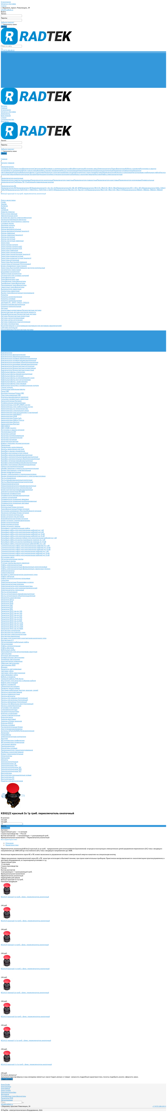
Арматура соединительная (11, 437)
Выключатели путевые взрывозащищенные (18, 360)
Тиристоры (18, 169)
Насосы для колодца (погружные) (14, 700)
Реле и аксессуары (29, 170)
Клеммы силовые (8, 725)
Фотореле (5, 1094)
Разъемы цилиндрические (11, 297)
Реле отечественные (9, 214)
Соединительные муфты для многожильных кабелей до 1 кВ (25, 546)
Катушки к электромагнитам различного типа (19, 574)
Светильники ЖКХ (8, 665)
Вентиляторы (78, 169)
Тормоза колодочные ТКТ (11, 771)
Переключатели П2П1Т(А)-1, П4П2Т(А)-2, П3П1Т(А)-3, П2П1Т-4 (31, 190)
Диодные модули (8, 225)
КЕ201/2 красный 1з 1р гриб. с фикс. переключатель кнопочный (26, 1064)
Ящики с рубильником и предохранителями (18, 474)
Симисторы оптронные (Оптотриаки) (16, 264)
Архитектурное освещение (11, 661)
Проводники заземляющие (12, 447)
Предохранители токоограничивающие (17, 750)
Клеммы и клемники (123, 172)
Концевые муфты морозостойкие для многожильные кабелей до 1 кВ (29, 538)
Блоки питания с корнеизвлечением (15, 520)
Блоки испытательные (10, 522)
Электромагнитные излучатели (13, 737)
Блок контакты (7, 717)
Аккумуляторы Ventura (10, 422)
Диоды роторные (8, 237)
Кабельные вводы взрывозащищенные (16, 374)
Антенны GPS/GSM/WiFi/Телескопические (17, 731)
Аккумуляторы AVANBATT (11, 414)
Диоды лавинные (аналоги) (12, 235)
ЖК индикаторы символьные (12, 742)
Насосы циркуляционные (11, 706)
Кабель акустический (9, 682)
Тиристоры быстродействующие (14, 262)
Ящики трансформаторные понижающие (17, 293)
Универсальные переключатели (14, 333)
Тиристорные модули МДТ (11, 247)
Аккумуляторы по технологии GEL (14, 409)
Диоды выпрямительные (11, 229)
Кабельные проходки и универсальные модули (20, 385)
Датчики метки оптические (12, 320)
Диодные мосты (7, 227)
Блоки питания (70, 172)
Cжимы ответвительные (10, 715)
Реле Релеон (6, 1086)
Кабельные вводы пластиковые (13, 383)
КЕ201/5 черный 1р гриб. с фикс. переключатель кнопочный (25, 897)
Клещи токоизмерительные (12, 754)
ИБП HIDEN (5, 426)
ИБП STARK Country (8, 428)
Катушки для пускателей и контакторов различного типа (23, 638)
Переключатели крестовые (108, 180)
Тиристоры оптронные (10, 260)
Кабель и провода (132, 169)
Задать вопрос (7, 1079)
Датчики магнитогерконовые (12, 318)
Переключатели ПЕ (23, 188)
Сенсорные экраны (8, 744)
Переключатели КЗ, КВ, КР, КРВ (68, 188)
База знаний (6, 81)
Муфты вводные (7, 648)
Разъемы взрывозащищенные (13, 304)
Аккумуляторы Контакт (10, 424)
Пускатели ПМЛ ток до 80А (11, 621)
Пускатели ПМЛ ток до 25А (11, 615)
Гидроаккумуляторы (9, 710)
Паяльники (5, 758)
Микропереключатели (87, 170)
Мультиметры (6, 756)
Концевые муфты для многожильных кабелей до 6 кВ (22, 532)
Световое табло (7, 671)
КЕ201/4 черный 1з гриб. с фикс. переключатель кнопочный (25, 945)
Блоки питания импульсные (12, 515)
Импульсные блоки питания (12, 507)
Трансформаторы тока (10, 279)
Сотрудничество (7, 85)
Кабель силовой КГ (8, 684)
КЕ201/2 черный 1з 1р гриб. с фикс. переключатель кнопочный (26, 1040)
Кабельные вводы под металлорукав (16, 380)
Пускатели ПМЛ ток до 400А (12, 628)
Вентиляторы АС (7, 777)
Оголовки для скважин (10, 708)
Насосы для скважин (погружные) (14, 698)
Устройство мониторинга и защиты (15, 221)
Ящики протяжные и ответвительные (16, 470)
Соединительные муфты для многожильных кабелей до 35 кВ (25, 549)
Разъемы (16, 172)
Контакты (5, 87)
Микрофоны (6, 735)
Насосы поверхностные (10, 694)
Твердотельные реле (9, 216)
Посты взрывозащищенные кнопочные (16, 480)
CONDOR (4, 210)
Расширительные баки (10, 711)
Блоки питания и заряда (10, 526)
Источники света (91, 169)
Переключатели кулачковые (130, 180)
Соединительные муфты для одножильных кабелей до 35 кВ (25, 555)
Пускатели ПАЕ (7, 605)
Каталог (4, 71)
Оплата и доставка (8, 4)
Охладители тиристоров (86, 172)
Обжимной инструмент (10, 686)
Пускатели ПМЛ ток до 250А (12, 627)
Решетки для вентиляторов (12, 781)
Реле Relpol (5, 1088)
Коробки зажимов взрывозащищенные (16, 455)
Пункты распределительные (12, 466)
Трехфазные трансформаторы (13, 283)
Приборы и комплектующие (83, 174)
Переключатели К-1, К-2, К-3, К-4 (43, 188)
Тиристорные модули (9, 245)
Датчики (99, 172)
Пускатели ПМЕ (7, 601)
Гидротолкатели (7, 573)
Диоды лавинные (8, 233)
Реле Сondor (6, 1090)
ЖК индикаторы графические (13, 740)
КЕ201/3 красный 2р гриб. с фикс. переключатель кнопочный (25, 1016)
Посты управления (15, 170)
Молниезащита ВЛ (8, 432)
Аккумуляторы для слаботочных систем (17, 407)
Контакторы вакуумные (10, 636)
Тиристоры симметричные (11, 252)
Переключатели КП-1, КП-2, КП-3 (129, 188)
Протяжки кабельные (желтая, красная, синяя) (19, 690)
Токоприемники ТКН (9, 765)
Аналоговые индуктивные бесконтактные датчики (21, 310)
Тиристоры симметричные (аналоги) (15, 254)
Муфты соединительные (10, 646)
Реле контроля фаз (8, 1092)
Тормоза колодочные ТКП (11, 769)
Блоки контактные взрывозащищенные (17, 490)
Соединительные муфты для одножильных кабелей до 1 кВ (25, 551)
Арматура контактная (9, 441)
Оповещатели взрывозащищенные (15, 495)
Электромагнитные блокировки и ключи (17, 582)
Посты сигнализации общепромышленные (18, 596)
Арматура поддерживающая (12, 436)
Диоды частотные (8, 239)
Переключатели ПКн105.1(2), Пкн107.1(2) (71, 190)
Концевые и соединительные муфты (58, 169)
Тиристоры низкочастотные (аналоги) (16, 258)
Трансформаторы (118, 169)
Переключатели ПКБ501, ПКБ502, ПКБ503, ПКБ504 (143, 190)
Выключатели (28, 169)
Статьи (3, 6)
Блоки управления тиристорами (14, 266)
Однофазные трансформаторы (13, 281)
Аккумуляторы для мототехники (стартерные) (19, 412)
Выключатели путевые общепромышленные (19, 358)
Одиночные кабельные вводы (13, 389)
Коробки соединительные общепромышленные (20, 459)
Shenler (4, 204)
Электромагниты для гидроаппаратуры (17, 586)
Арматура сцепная (8, 434)
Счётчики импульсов (9, 328)
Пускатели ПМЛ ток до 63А (11, 619)
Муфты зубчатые (7, 576)
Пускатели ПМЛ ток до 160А (12, 625)
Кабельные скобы (8, 650)
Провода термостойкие (10, 688)
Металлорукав (7, 644)
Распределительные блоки (12, 727)
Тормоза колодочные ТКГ (11, 767)
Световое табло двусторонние (13, 673)
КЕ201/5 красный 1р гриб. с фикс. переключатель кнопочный (25, 921)
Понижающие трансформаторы (13, 285)
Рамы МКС (5, 391)
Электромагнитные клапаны (12, 584)
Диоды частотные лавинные (12, 241)
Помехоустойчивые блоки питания (15, 513)
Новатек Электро (8, 212)
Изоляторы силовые (9, 748)
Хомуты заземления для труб (12, 449)
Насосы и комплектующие (11, 692)
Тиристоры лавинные (9, 250)
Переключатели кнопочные (42, 180)
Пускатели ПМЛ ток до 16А (11, 613)
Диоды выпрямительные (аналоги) (15, 231)
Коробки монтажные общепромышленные (18, 464)
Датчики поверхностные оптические (15, 322)
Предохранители (43, 174)
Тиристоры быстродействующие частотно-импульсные (23, 268)
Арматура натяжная (9, 439)
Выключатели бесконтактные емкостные (17, 370)
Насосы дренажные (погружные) (14, 702)
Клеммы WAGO (7, 723)
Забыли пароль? (7, 22)
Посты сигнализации (69, 170)
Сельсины (5, 580)
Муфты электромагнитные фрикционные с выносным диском (25, 569)
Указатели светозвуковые (11, 669)
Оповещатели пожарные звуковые (15, 499)
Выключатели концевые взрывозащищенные (19, 364)
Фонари (4, 667)
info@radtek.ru (7, 10)
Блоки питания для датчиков (12, 517)
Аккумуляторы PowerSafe (11, 418)
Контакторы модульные (10, 630)
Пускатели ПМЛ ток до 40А (11, 617)
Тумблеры (30, 182)
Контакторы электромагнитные (13, 634)
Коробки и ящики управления (49, 170)
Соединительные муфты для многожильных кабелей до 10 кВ (25, 547)
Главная (4, 73)
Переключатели (108, 172)
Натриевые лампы (8, 561)
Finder (3, 202)
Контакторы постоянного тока (13, 632)
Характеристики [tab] (12, 845)
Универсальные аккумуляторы (13, 403)
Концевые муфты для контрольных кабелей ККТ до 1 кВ (23, 544)
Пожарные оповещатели (123, 170)
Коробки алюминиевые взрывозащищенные (19, 463)
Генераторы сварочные (10, 291)
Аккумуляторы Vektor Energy (12, 420)
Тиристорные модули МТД (11, 248)
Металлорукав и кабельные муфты (146, 172)
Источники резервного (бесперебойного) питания (21, 511)
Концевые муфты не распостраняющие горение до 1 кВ (23, 540)
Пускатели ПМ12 (7, 600)
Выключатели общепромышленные (15, 356)
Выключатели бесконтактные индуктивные (18, 368)
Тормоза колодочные (104, 170)
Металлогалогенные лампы (12, 559)
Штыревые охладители (10, 272)
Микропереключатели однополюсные (16, 488)
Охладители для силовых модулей (15, 275)
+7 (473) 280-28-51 (8, 50)
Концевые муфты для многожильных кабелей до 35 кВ (23, 536)
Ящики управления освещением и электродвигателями (23, 476)
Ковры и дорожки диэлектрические (15, 443)
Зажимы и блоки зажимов (11, 721)
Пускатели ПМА (7, 603)
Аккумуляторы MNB (9, 416)
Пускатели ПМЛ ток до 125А (12, 623)
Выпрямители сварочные (11, 289)
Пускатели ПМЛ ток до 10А (11, 611)
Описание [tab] (9, 843)
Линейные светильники (10, 659)
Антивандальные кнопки (44, 182)
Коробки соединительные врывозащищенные (19, 457)
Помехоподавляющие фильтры (13, 219)
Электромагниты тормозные (12, 590)
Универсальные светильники (12, 657)
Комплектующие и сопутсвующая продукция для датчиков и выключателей (31, 326)
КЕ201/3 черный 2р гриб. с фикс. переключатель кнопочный (25, 993)
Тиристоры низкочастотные (12, 256)
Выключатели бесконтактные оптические (17, 366)
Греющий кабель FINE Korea (12, 679)
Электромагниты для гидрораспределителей (19, 588)
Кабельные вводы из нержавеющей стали (17, 378)
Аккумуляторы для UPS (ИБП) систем (15, 405)
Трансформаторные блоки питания (15, 509)
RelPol (3, 208)
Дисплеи (97, 174)
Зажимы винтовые (8, 719)
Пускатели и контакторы (54, 172)
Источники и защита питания (12, 430)
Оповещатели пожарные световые (15, 503)
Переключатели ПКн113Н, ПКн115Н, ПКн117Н (105, 190)
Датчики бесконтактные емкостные (15, 316)
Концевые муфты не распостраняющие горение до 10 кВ (23, 542)
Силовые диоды (7, 169)
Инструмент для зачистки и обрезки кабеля (18, 681)
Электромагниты (104, 169)
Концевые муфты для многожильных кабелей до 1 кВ (22, 530)
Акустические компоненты (61, 174)
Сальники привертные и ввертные (14, 399)
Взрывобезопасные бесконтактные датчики (18, 314)
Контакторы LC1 (7, 640)
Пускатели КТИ (7, 607)
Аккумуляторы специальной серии (15, 410)
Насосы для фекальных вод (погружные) (17, 704)
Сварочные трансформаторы (12, 287)
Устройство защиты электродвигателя (16, 218)
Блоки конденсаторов (10, 524)
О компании (6, 2)
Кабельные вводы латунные (12, 376)
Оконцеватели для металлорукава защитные (19, 652)
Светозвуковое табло (9, 675)
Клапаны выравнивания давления (14, 397)
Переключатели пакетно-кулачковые (16, 180)
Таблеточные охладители (11, 274)
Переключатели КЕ (8, 188)
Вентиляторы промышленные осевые (16, 775)
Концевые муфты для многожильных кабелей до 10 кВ (23, 534)
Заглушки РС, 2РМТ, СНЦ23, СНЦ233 (15, 302)
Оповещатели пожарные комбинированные (19, 501)
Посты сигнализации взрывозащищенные (18, 594)
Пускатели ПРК (7, 609)
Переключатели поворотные (85, 180)
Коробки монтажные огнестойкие (14, 453)
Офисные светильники (10, 663)
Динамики (5, 733)
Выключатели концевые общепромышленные (19, 362)
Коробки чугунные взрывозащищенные (17, 461)
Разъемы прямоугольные (11, 306)
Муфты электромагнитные (111, 174)
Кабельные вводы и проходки (32, 172)
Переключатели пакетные (63, 180)
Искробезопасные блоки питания (14, 519)
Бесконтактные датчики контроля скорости (18, 312)
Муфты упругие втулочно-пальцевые (15, 578)
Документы (5, 79)
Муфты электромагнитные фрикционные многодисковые (24, 567)
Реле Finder (5, 1085)
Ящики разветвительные (11, 472)
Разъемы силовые (8, 299)
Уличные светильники (10, 655)
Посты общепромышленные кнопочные (17, 482)
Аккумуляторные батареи (26, 174)
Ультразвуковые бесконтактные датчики (17, 329)
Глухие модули (7, 387)
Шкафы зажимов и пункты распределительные (20, 468)
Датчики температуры (10, 324)
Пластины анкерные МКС (11, 395)
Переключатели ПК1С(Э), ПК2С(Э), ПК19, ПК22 (99, 188)
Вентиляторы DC (7, 779)
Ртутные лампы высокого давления (15, 563)
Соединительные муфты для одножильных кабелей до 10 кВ (25, 553)
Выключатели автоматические (13, 355)
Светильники (39, 169)
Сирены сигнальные (9, 497)
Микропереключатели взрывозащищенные (18, 486)
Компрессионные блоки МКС (12, 393)
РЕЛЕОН (4, 206)
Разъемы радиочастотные (11, 301)
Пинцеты (4, 760)
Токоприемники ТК (8, 764)
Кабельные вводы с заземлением (14, 382)
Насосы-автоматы (8, 696)
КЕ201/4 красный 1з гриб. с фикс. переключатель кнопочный (25, 969)
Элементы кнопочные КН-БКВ (13, 492)
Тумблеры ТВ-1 (20, 182)
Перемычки (5, 445)
